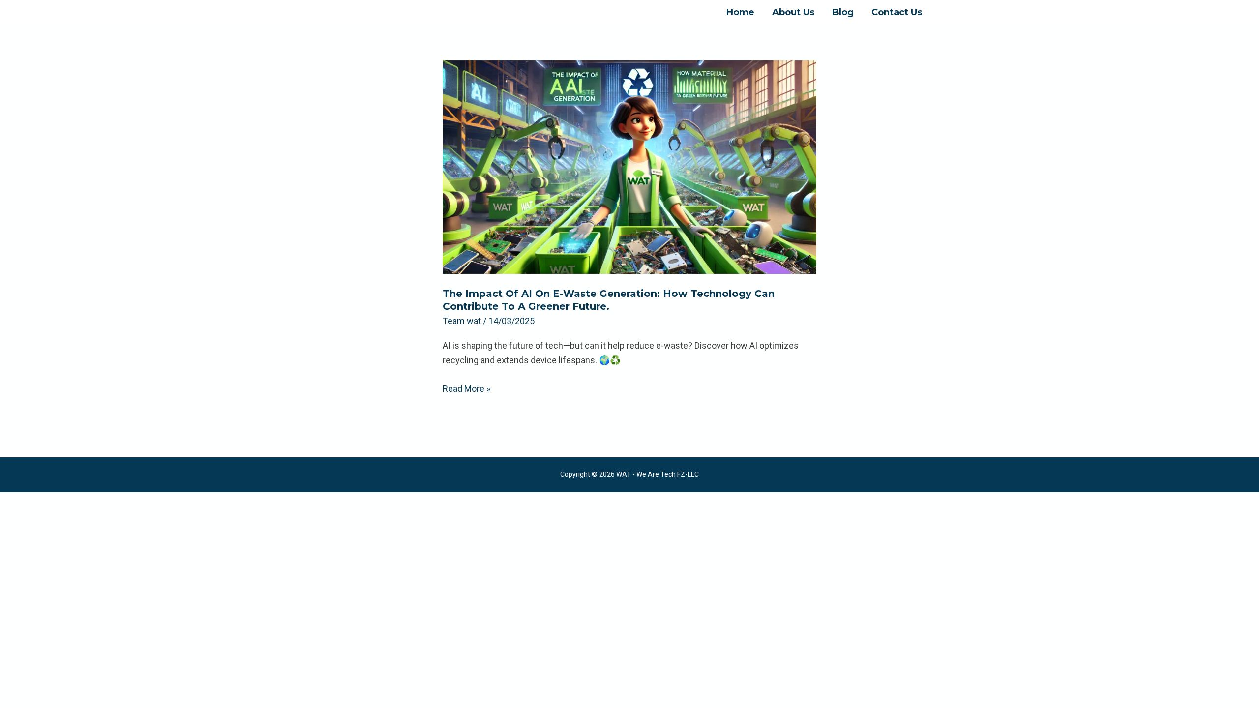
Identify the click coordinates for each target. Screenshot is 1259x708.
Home (740, 12)
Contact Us (896, 12)
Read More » (466, 388)
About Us (793, 12)
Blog (843, 12)
